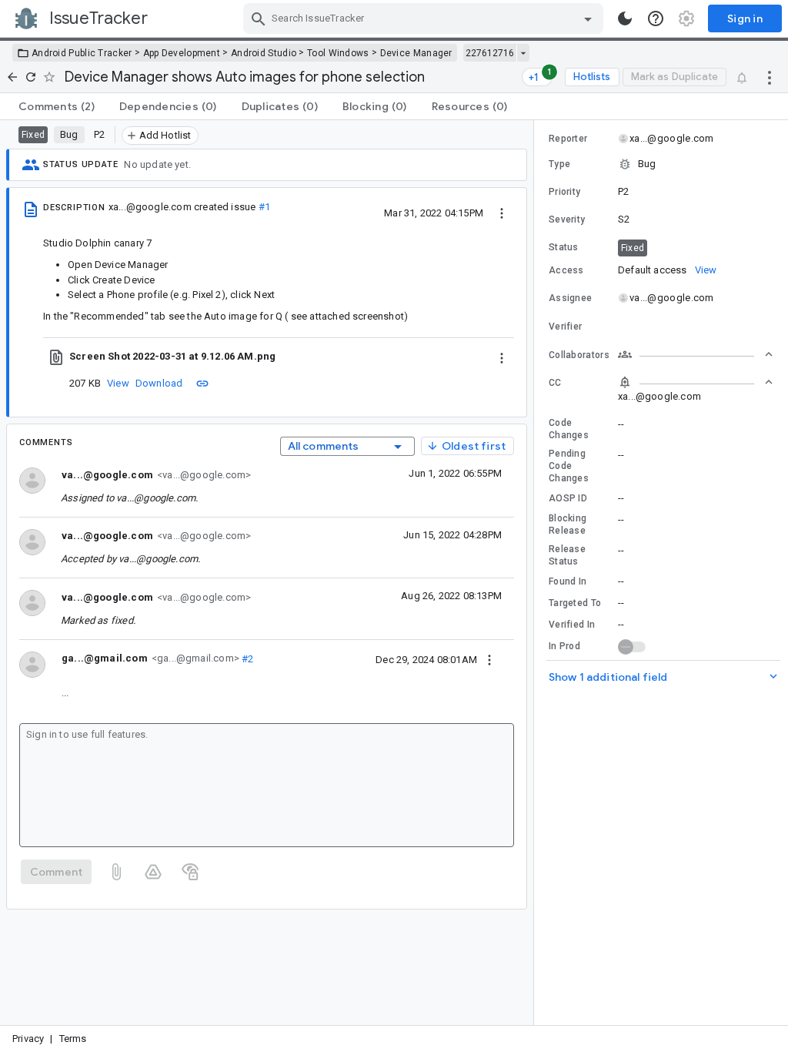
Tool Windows (338, 53)
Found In (567, 581)
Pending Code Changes (569, 466)
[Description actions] (501, 212)
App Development (182, 53)
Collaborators (579, 355)
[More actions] (769, 77)
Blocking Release (567, 524)
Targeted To (575, 603)
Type (559, 164)
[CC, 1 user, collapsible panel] (695, 382)
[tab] (56, 106)
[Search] (258, 18)
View (118, 383)
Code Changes (569, 429)
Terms (73, 1038)
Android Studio (263, 53)
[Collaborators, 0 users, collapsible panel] (695, 354)
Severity (567, 219)
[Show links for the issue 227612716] (522, 53)
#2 (246, 658)
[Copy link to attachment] (202, 383)
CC (555, 382)
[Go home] (12, 77)
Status (564, 247)
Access (566, 270)
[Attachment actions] (501, 356)
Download (159, 383)
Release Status (567, 555)
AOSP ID (568, 498)
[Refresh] (31, 77)
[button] (661, 164)
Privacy (28, 1038)
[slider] (536, 572)
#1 (264, 207)
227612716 (490, 53)
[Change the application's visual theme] (624, 18)
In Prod (564, 646)
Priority (564, 191)
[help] (655, 18)
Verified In (572, 624)
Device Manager (416, 53)
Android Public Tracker (82, 53)
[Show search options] (588, 18)
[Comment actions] (489, 659)
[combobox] (425, 18)
